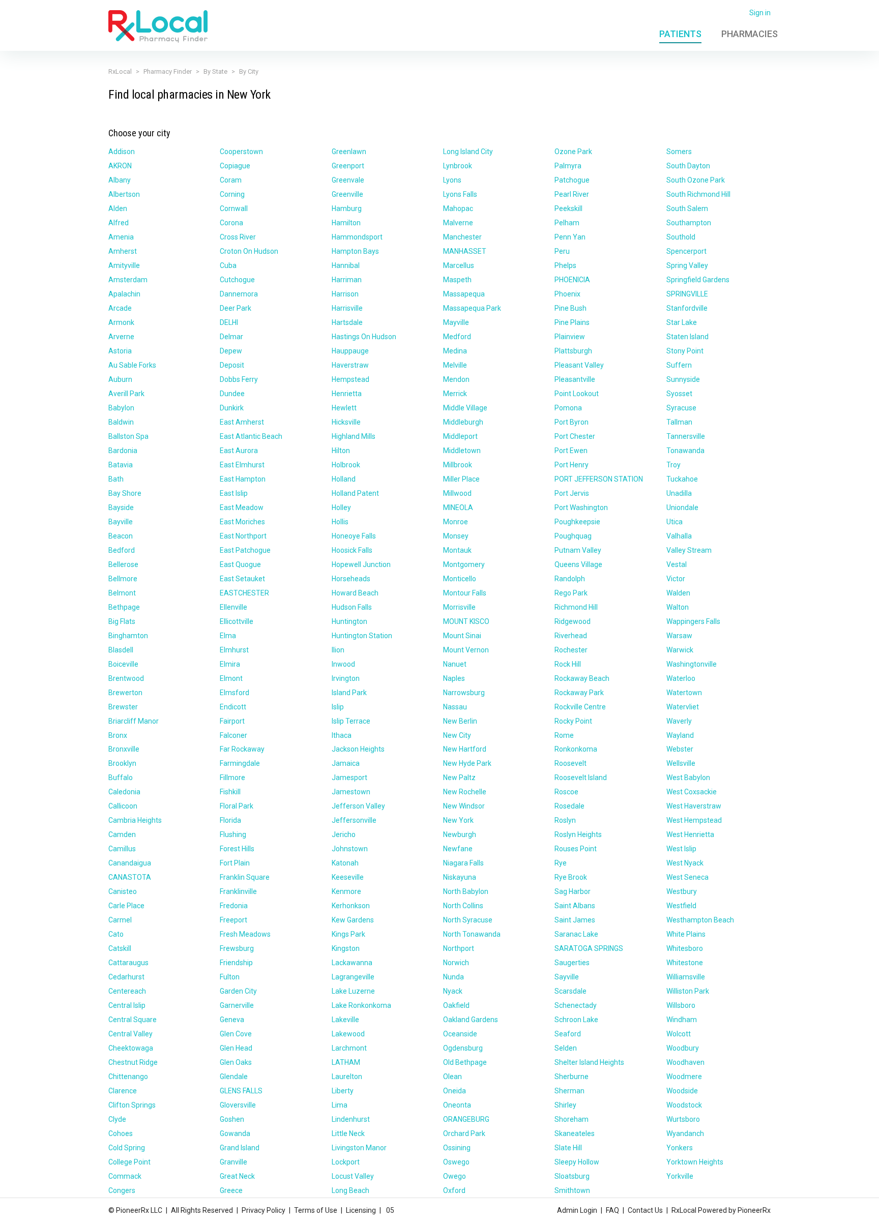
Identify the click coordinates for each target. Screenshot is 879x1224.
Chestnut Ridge (133, 1062)
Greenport (348, 166)
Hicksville (346, 422)
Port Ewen (571, 450)
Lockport (346, 1162)
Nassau (455, 707)
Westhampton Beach (700, 920)
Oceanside (460, 1034)
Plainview (569, 337)
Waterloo (680, 678)
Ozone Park (573, 151)
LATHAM (346, 1062)
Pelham (566, 223)
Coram (231, 180)
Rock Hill (567, 664)
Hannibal (346, 265)
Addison (121, 151)
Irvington (346, 678)
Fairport (232, 721)
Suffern (679, 365)
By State (215, 71)
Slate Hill (568, 1148)
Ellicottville (236, 621)
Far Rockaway (242, 749)
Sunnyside (683, 379)
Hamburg (347, 208)
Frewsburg (237, 948)
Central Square (132, 1020)
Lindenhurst (351, 1119)
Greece (231, 1190)
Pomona (568, 408)
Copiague (235, 166)
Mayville (456, 322)
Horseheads (351, 579)
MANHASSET (464, 251)
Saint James (574, 920)
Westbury (681, 891)
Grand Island (239, 1148)
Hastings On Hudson (364, 337)
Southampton (688, 223)
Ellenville (233, 607)
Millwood (457, 493)
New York (458, 820)
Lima (339, 1105)
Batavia (120, 465)
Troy (673, 465)
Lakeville (345, 1020)
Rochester (571, 650)
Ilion (338, 650)
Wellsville (680, 763)
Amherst (122, 251)
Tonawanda (685, 450)
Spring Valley (687, 265)
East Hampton (243, 479)
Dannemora (239, 294)
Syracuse (681, 408)
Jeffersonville (354, 820)
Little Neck (348, 1133)
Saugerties (572, 963)
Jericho (344, 834)
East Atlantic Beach (251, 436)
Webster (679, 749)
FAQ (612, 1210)
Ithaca (341, 735)
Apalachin (124, 294)
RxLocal (120, 71)
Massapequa (464, 294)
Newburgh (459, 834)
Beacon (120, 536)
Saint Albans (574, 906)
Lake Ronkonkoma (361, 1005)
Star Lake (681, 322)
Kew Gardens (353, 920)
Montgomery (464, 564)
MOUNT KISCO (466, 621)
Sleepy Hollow (576, 1162)
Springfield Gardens (697, 280)
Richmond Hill (576, 607)
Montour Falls (464, 593)
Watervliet (682, 707)
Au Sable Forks (132, 365)
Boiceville (123, 664)
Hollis (340, 522)
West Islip (681, 849)
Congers (121, 1190)
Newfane (458, 849)
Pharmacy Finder (167, 71)
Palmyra (567, 166)
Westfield (681, 906)
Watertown (684, 693)
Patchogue (572, 180)
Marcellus (458, 265)
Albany (119, 180)
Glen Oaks (236, 1062)
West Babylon (688, 777)
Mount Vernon (466, 650)
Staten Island (687, 337)
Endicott (233, 707)
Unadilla (679, 493)
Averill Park (126, 394)
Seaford (567, 1034)
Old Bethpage (465, 1062)
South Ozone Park (695, 180)
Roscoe (566, 792)
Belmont (122, 593)
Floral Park (236, 806)
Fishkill (230, 792)
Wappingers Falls (693, 621)
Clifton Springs (132, 1105)
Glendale (234, 1076)
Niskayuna (459, 877)
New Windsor (464, 806)
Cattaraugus (128, 963)
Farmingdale (240, 763)
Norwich (456, 963)
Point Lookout (576, 394)
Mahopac (458, 208)
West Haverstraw (693, 806)
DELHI (229, 322)
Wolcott (678, 1034)
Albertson (124, 194)
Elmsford (234, 693)
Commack (124, 1176)
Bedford (121, 550)
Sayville (566, 977)
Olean (452, 1076)
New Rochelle (464, 792)
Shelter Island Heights (589, 1062)
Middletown (462, 450)
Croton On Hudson (249, 251)
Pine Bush (570, 308)
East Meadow (241, 507)
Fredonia (234, 906)
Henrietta (347, 394)
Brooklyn (122, 763)
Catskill (119, 948)
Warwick (679, 650)
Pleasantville (574, 379)
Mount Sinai (462, 636)
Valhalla (679, 536)
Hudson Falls (352, 607)
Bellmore (122, 579)
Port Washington (581, 507)
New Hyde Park (467, 763)
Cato (116, 934)
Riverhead (570, 636)
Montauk (457, 550)
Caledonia (124, 792)
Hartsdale (347, 322)
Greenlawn (349, 151)
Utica (674, 522)
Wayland (680, 735)
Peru (562, 251)
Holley (341, 507)
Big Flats (121, 621)
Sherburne (571, 1076)
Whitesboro (684, 948)
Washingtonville (691, 664)
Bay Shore (124, 493)
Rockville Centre (580, 707)
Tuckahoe (682, 479)
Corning (232, 194)
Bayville (120, 522)
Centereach (127, 991)
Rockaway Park (579, 693)
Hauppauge (350, 351)
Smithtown (572, 1190)
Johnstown (350, 849)
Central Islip (126, 1005)
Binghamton (128, 636)
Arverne (121, 337)
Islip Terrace (351, 721)
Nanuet (454, 664)
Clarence (122, 1091)
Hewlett (344, 408)
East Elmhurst (242, 465)
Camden (122, 834)
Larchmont (349, 1048)
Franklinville (238, 891)
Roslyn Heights (578, 834)
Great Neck (237, 1176)
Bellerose (123, 564)
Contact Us (645, 1210)
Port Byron (571, 422)
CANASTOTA (129, 877)
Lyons (452, 180)
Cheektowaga (130, 1048)
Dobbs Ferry (239, 379)
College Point (129, 1162)
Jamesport (349, 777)
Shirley (565, 1105)
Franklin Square (245, 877)
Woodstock (684, 1105)
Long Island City (468, 151)
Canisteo (122, 891)
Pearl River (571, 194)
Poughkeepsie (577, 522)
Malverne (458, 223)
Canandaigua (129, 863)
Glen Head (236, 1048)
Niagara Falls (463, 863)
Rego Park (571, 593)
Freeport (233, 920)
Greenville (347, 194)
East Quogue (240, 564)
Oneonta (457, 1105)
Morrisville (459, 607)
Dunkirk (232, 408)
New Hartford (464, 749)
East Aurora (239, 450)
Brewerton (125, 693)
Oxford (454, 1190)
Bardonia (122, 450)
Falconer (233, 735)
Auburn (120, 379)
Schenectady (575, 1005)
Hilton (341, 450)
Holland (344, 479)
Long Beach (350, 1190)
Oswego (456, 1162)
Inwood (343, 664)
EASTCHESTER (244, 593)
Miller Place (461, 479)
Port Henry (571, 465)
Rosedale (569, 806)
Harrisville (347, 308)
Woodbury (682, 1048)
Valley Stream (689, 550)
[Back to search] (158, 26)
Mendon (456, 379)
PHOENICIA (572, 280)
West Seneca (687, 877)
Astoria (120, 351)
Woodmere (684, 1076)
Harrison (345, 294)
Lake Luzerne (353, 991)
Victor (675, 579)
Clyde (117, 1119)
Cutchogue (237, 280)
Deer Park (235, 308)
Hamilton (346, 223)
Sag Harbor (572, 891)
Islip (338, 707)
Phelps (565, 265)
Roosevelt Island (580, 777)
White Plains (686, 934)
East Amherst (242, 422)
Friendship (236, 963)
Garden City (238, 991)
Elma (228, 636)
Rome (564, 735)
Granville (233, 1162)
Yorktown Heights (694, 1162)
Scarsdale (570, 991)
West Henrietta (690, 834)
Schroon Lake (576, 1020)
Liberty (343, 1091)
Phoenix (567, 294)
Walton (677, 607)
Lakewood (348, 1034)
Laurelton (347, 1076)
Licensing (361, 1210)
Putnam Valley (577, 550)
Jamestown (351, 792)
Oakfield (456, 1005)
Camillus (122, 849)
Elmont (231, 678)
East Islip (234, 493)
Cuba (228, 265)
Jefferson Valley (358, 806)
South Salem (687, 208)
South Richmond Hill (698, 194)
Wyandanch (685, 1133)
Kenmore (346, 891)
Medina (455, 351)
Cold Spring (126, 1148)
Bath (116, 479)
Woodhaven (685, 1062)
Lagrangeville (353, 977)
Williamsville (685, 977)
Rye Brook (570, 877)
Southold (680, 237)
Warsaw (679, 636)
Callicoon (122, 806)
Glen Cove (236, 1034)
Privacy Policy (263, 1210)
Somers (679, 151)
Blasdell (120, 650)
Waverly (679, 721)
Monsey (455, 536)
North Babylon (465, 891)
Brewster (123, 707)
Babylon (121, 408)
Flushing (233, 834)
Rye (560, 863)
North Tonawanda (472, 934)
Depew (231, 351)
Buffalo (120, 777)
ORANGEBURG (466, 1119)
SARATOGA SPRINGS (588, 948)
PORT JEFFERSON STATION (598, 479)
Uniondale (682, 507)
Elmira (230, 664)
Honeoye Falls (354, 536)
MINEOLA (458, 507)
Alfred (118, 223)
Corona (231, 223)
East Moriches (242, 522)
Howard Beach (355, 593)
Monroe (455, 522)
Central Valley (130, 1034)
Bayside (121, 507)
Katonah (345, 863)
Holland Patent (355, 493)
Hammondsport (357, 237)
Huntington (349, 621)
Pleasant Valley (579, 365)
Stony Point (685, 351)
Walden (678, 593)
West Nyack (685, 863)
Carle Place (126, 906)
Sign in (760, 13)
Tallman (679, 422)
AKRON (120, 166)
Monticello (459, 579)
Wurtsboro (683, 1119)
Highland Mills (353, 436)
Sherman (569, 1091)
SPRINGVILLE (687, 294)
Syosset (679, 394)
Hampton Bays (355, 251)
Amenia (121, 237)
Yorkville (679, 1176)
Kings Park (348, 934)
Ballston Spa (128, 436)
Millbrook (457, 465)
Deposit (232, 365)
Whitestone (684, 963)
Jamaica (346, 763)
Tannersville (685, 436)
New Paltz (459, 777)
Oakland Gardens (470, 1020)
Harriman (347, 280)
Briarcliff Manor (133, 721)
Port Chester (574, 436)
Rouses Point (575, 849)
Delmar (231, 337)
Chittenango (128, 1076)
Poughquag (573, 536)
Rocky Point (573, 721)
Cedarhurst (126, 977)
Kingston (346, 948)
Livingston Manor (359, 1148)
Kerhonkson (351, 906)
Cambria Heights (135, 820)
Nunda (453, 977)
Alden (117, 208)
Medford (457, 337)
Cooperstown (241, 151)
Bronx (117, 735)
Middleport (460, 436)
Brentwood (126, 678)
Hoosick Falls (352, 550)
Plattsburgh (573, 351)
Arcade (120, 308)
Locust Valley (353, 1176)
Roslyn (565, 820)
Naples (454, 678)
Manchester (462, 237)
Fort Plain (235, 863)
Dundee (232, 394)
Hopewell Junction (361, 564)
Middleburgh (463, 422)
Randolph (569, 579)
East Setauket (242, 579)
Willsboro (680, 1005)
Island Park (349, 693)
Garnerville (237, 1005)
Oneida (454, 1091)
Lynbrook (457, 166)
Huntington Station (362, 636)
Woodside (682, 1091)
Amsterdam (128, 280)
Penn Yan (569, 237)
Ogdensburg (463, 1048)
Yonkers (679, 1148)
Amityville (124, 265)
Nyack (452, 991)
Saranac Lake (576, 934)
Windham (681, 1020)
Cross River (238, 237)
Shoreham (571, 1119)
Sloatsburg (572, 1176)
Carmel (120, 920)
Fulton (230, 977)
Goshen (232, 1119)
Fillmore (232, 777)
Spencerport (686, 251)
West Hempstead (694, 820)
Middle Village (465, 408)
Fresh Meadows (245, 934)
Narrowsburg (464, 693)
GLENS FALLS (241, 1091)
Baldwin (121, 422)
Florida (230, 820)
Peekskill (568, 208)
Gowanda (235, 1133)
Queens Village (578, 564)
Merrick (455, 394)
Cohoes (120, 1133)
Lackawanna (352, 963)
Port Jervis (571, 493)
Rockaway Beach (581, 678)
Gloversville (238, 1105)
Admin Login (577, 1210)
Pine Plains (572, 322)
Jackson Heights (358, 749)
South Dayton (688, 166)
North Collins (463, 906)
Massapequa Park (472, 308)
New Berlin (460, 721)
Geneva (232, 1020)
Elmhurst (234, 650)
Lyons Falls (460, 194)
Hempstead (350, 379)
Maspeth (457, 280)
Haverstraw (350, 365)
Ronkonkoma (575, 749)
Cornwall (234, 208)
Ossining (457, 1148)
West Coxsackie (691, 792)
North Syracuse (467, 920)
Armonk (121, 322)
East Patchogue (245, 550)
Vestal (676, 564)
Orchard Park (464, 1133)
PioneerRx (754, 1210)
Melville (455, 365)
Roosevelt (570, 763)
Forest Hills (237, 849)
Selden (565, 1048)
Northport (458, 948)
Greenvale (348, 180)
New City (457, 735)
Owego (454, 1176)
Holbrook (346, 465)
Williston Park (687, 991)
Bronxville (123, 749)
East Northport (243, 536)
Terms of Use (315, 1210)
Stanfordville (687, 308)
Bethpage (124, 607)
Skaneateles (574, 1133)
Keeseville (348, 877)
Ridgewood (572, 621)
